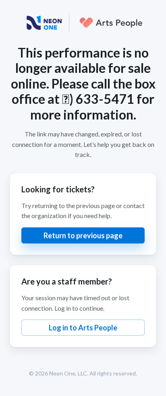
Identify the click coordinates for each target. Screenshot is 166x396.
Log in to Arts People (83, 327)
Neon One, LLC (68, 373)
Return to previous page (83, 235)
